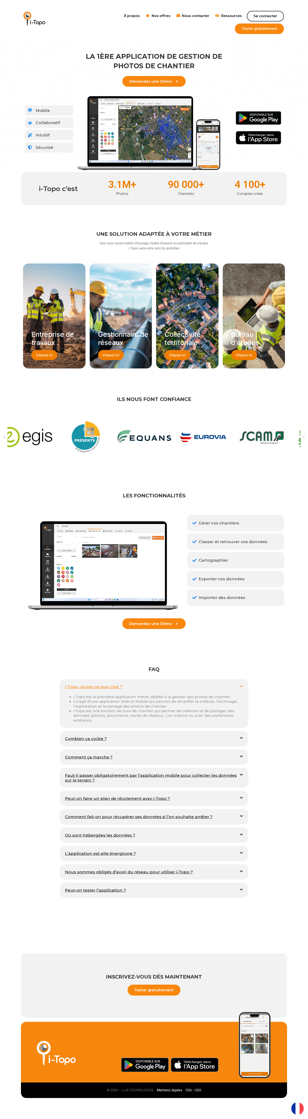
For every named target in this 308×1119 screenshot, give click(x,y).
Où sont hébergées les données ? (100, 835)
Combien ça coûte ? (86, 738)
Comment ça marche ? (89, 757)
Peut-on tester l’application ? (95, 890)
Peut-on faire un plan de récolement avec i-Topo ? (117, 798)
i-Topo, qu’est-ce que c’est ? (93, 686)
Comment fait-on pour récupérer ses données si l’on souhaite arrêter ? (138, 816)
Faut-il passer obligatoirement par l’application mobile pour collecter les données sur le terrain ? (151, 777)
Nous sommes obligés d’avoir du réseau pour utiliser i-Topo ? (129, 871)
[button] (4, 437)
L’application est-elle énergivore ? (100, 853)
